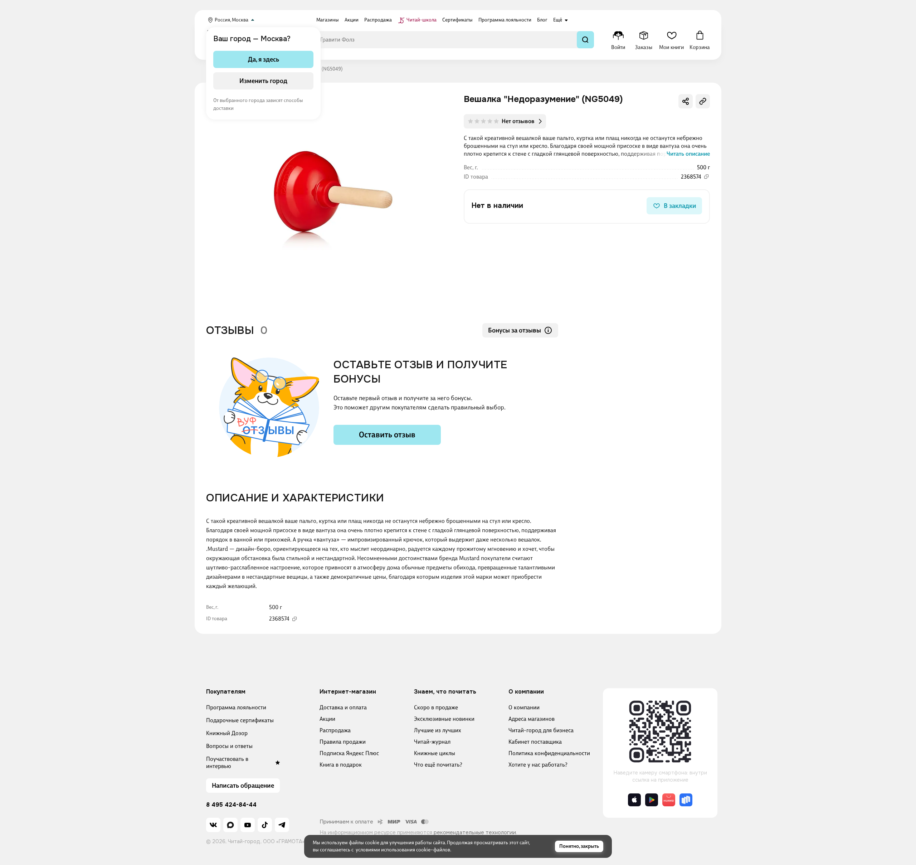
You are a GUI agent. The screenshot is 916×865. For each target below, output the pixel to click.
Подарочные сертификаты (240, 720)
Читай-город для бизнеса (541, 730)
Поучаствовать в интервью (227, 762)
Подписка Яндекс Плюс (349, 753)
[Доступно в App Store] (634, 799)
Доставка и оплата (343, 707)
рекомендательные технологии (475, 832)
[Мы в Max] (230, 825)
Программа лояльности (236, 707)
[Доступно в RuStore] (685, 799)
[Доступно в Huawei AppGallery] (668, 799)
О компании (524, 707)
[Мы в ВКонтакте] (213, 825)
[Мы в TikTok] (265, 825)
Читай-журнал (432, 741)
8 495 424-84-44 (231, 804)
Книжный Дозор (227, 733)
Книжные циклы (434, 753)
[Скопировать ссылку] (703, 101)
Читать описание (688, 153)
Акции (327, 718)
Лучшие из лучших (437, 730)
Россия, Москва (231, 20)
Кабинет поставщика (535, 741)
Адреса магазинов (531, 718)
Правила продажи (343, 741)
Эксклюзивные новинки (444, 718)
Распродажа (335, 730)
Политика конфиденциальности (549, 753)
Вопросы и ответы (229, 746)
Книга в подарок (341, 764)
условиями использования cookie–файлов (403, 850)
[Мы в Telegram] (282, 825)
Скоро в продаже (436, 707)
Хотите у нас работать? (537, 764)
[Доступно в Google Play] (651, 799)
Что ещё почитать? (438, 764)
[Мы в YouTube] (247, 825)
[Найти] (585, 39)
